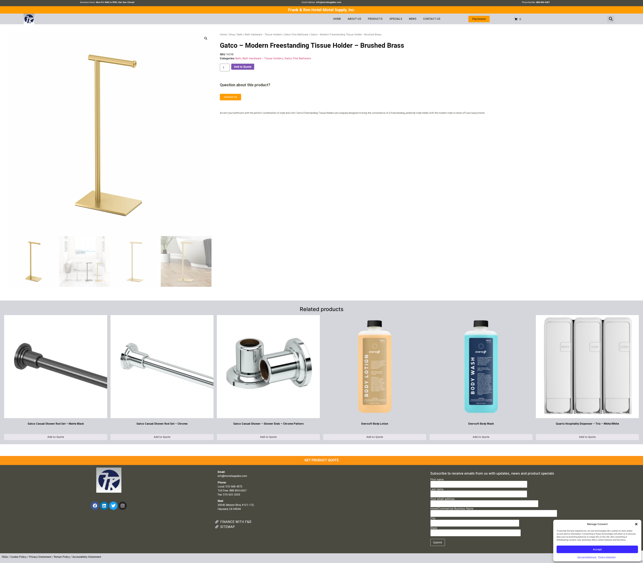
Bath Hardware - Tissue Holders (263, 34)
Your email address (442, 499)
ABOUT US (354, 18)
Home (223, 34)
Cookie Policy (18, 556)
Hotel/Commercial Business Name (451, 508)
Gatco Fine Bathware (296, 34)
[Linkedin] (104, 506)
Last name (436, 489)
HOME (337, 18)
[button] (636, 524)
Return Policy (62, 556)
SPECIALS (395, 18)
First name (437, 479)
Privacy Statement (607, 557)
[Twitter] (113, 506)
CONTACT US (431, 18)
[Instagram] (122, 506)
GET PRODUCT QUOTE (321, 460)
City (433, 518)
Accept (597, 549)
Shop (232, 34)
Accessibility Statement (86, 556)
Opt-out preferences (586, 557)
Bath (240, 34)
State (433, 528)
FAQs (5, 556)
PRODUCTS (375, 18)
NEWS (412, 18)
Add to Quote (243, 66)
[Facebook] (95, 506)
